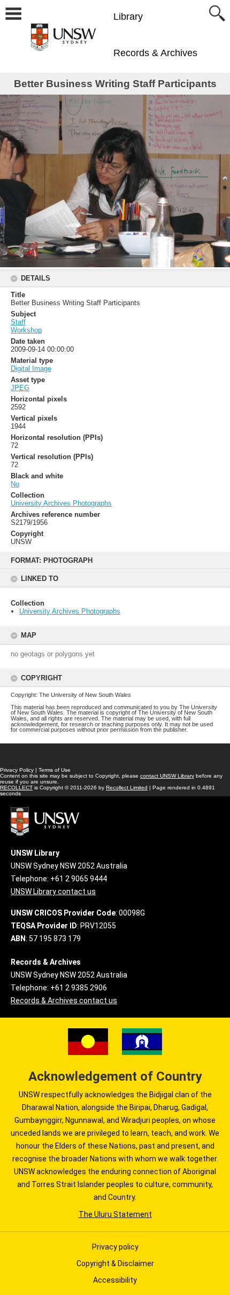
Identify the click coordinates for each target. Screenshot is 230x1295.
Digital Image (31, 369)
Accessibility (115, 1280)
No (15, 484)
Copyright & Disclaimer (115, 1263)
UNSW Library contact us (53, 891)
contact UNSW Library (167, 776)
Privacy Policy (17, 770)
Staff (18, 322)
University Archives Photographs (69, 611)
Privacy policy (115, 1247)
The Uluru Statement (115, 1214)
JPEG (20, 388)
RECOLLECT (16, 787)
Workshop (26, 330)
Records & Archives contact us (64, 1000)
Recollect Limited (127, 787)
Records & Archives (155, 53)
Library (128, 16)
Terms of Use (55, 770)
